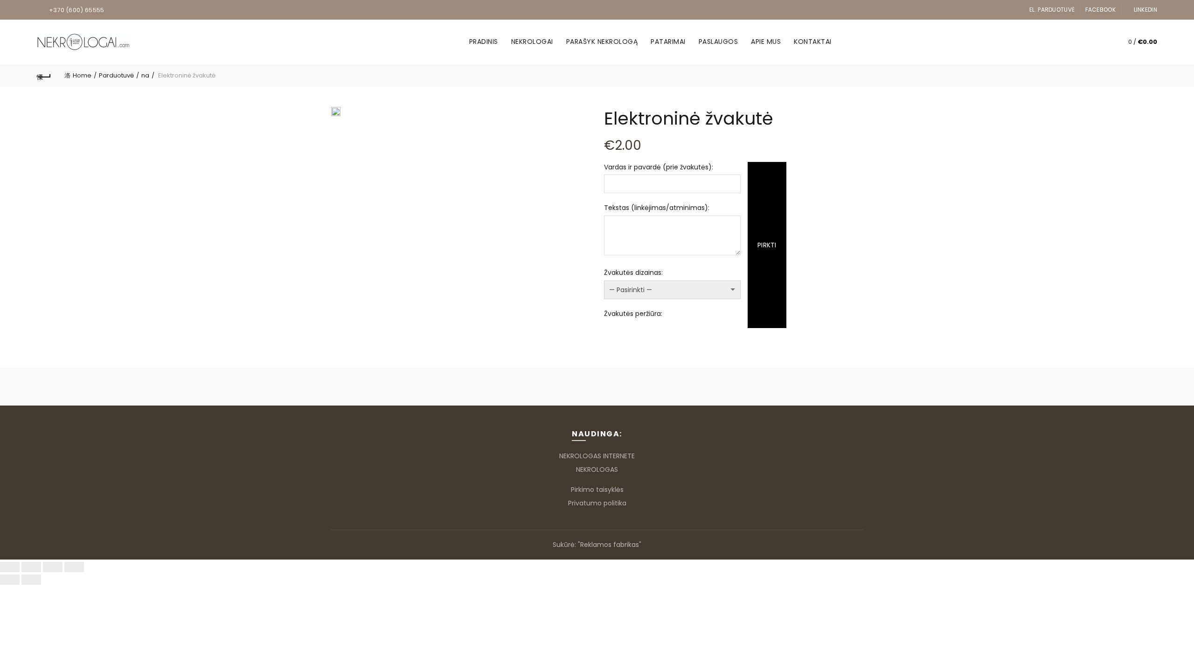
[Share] (31, 567)
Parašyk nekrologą (602, 41)
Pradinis (483, 41)
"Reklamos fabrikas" (609, 544)
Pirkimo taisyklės (597, 489)
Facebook (1100, 10)
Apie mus (766, 41)
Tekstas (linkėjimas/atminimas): (656, 207)
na (145, 75)
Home (82, 75)
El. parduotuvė (1052, 10)
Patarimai (668, 41)
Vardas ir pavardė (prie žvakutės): (658, 167)
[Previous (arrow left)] (10, 579)
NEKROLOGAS (597, 469)
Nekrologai (532, 41)
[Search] (1098, 42)
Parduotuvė (116, 75)
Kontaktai (813, 41)
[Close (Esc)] (10, 567)
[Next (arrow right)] (31, 579)
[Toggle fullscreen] (52, 567)
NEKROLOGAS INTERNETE (597, 456)
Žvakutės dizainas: (633, 272)
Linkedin (1145, 10)
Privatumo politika (597, 503)
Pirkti (767, 245)
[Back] (44, 75)
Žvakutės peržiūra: (633, 313)
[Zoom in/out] (74, 567)
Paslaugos (718, 41)
